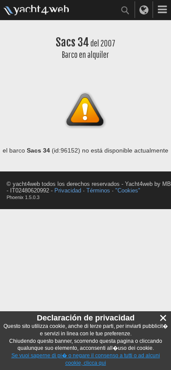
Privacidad (67, 190)
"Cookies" (127, 190)
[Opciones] (162, 9)
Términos (98, 190)
